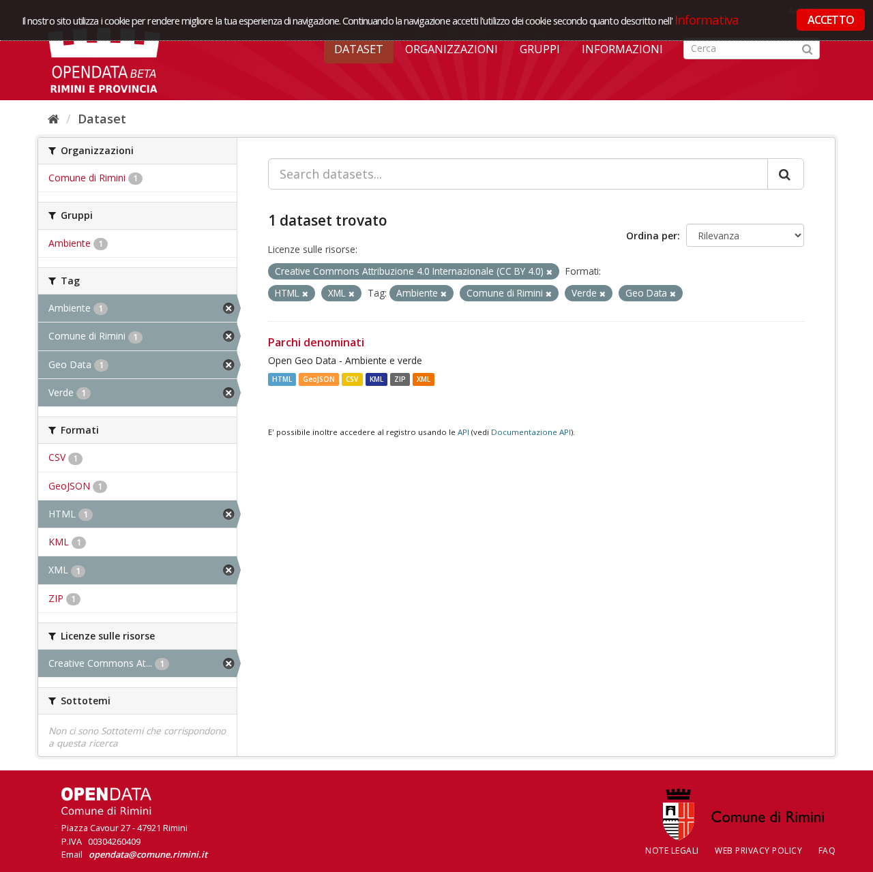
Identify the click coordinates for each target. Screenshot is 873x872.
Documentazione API (531, 432)
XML (423, 379)
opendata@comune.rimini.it (148, 854)
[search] (785, 174)
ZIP (400, 379)
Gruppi (540, 49)
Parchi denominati (316, 342)
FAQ (827, 850)
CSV (352, 379)
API (463, 432)
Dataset (358, 49)
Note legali (672, 850)
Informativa (707, 19)
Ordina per (651, 235)
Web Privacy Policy (758, 850)
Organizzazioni (451, 49)
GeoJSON (319, 379)
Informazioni (622, 49)
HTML (282, 379)
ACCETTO (831, 19)
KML (376, 379)
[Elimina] (549, 272)
